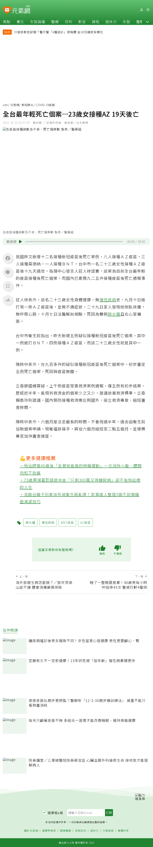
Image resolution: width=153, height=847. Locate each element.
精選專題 (65, 830)
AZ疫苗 (85, 522)
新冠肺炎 (27, 105)
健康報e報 (55, 813)
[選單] (147, 9)
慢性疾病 (107, 300)
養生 (20, 21)
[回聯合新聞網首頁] (7, 10)
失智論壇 (37, 21)
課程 (95, 21)
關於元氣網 (31, 830)
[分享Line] (8, 272)
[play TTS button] (20, 241)
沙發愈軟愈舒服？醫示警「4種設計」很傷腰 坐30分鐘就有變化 (58, 32)
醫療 (55, 21)
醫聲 (140, 21)
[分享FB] (8, 258)
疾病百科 (80, 830)
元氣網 (14, 105)
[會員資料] (141, 9)
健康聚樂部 (49, 830)
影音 (82, 21)
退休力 (111, 21)
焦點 (7, 21)
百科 (68, 21)
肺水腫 (114, 314)
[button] (147, 21)
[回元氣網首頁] (21, 9)
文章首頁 (108, 830)
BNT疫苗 (67, 522)
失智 (126, 21)
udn (5, 105)
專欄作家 (123, 830)
